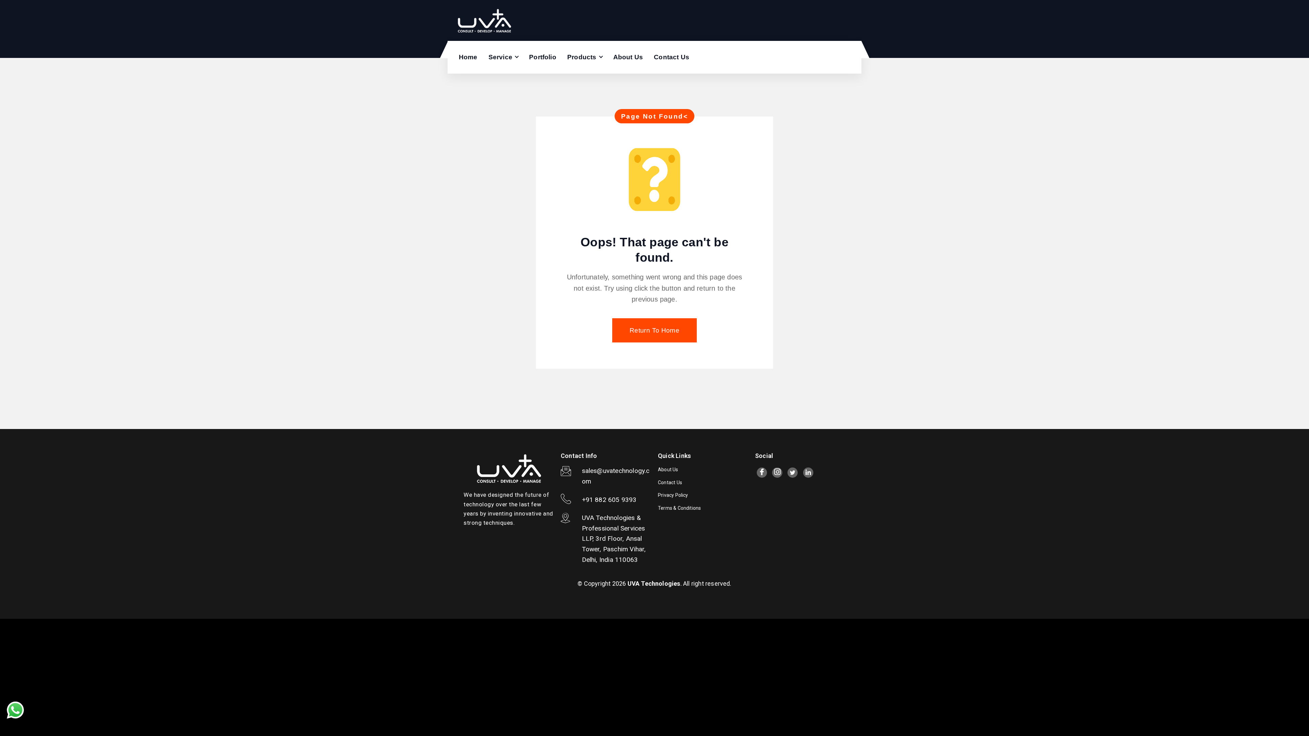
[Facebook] (762, 472)
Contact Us (671, 57)
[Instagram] (777, 472)
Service (500, 57)
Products (582, 57)
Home (468, 57)
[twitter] (792, 472)
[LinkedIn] (808, 472)
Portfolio (542, 57)
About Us (628, 57)
